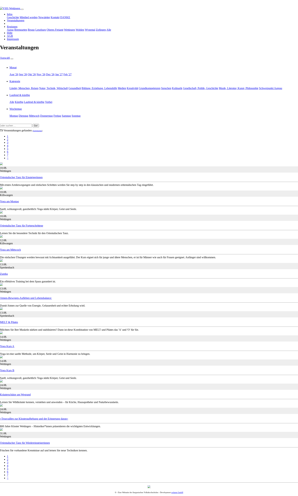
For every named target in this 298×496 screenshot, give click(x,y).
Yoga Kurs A (7, 346)
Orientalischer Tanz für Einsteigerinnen (21, 177)
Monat (13, 67)
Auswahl (5, 57)
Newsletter (44, 17)
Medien (122, 88)
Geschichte (13, 17)
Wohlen (80, 29)
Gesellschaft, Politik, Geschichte (200, 88)
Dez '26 (50, 74)
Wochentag (15, 108)
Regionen (12, 26)
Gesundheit (74, 88)
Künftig (19, 102)
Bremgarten (20, 29)
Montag (13, 115)
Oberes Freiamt (55, 29)
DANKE (65, 17)
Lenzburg (40, 29)
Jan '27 (59, 74)
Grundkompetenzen (149, 88)
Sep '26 (23, 74)
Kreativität (132, 88)
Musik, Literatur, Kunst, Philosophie (238, 88)
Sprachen (166, 88)
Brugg (31, 29)
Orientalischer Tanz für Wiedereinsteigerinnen (25, 442)
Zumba (4, 273)
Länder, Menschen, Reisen (23, 88)
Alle (108, 29)
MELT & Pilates (9, 322)
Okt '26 (32, 74)
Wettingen (69, 29)
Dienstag (23, 115)
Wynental (90, 29)
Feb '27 (67, 74)
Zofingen (101, 29)
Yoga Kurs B (7, 370)
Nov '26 (41, 74)
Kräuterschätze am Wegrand (15, 394)
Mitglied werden (29, 17)
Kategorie (14, 81)
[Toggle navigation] (22, 9)
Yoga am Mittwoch (10, 249)
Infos (9, 14)
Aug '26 (13, 74)
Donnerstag (46, 115)
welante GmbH (177, 492)
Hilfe (9, 32)
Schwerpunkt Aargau (270, 88)
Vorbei (48, 102)
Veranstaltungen (15, 20)
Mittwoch (34, 115)
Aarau (10, 29)
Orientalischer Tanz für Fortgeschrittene (21, 225)
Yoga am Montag (9, 201)
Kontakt (55, 17)
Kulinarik (177, 88)
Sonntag (76, 115)
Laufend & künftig (19, 95)
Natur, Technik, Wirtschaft (53, 88)
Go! (36, 125)
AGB (10, 35)
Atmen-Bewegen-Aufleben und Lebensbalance (26, 298)
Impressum (13, 39)
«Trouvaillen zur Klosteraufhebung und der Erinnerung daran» (34, 418)
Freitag (57, 115)
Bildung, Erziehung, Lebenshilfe (99, 88)
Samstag (66, 115)
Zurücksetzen (37, 131)
